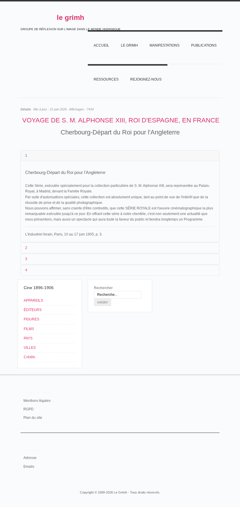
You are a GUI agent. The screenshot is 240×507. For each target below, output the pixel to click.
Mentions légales (37, 401)
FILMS (29, 329)
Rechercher (103, 288)
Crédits (29, 357)
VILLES (30, 348)
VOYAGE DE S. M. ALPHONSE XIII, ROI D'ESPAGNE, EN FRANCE (121, 120)
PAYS (28, 338)
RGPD (28, 409)
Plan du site (32, 418)
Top (216, 374)
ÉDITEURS (33, 310)
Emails (28, 467)
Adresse (30, 458)
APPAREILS (33, 300)
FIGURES (31, 319)
